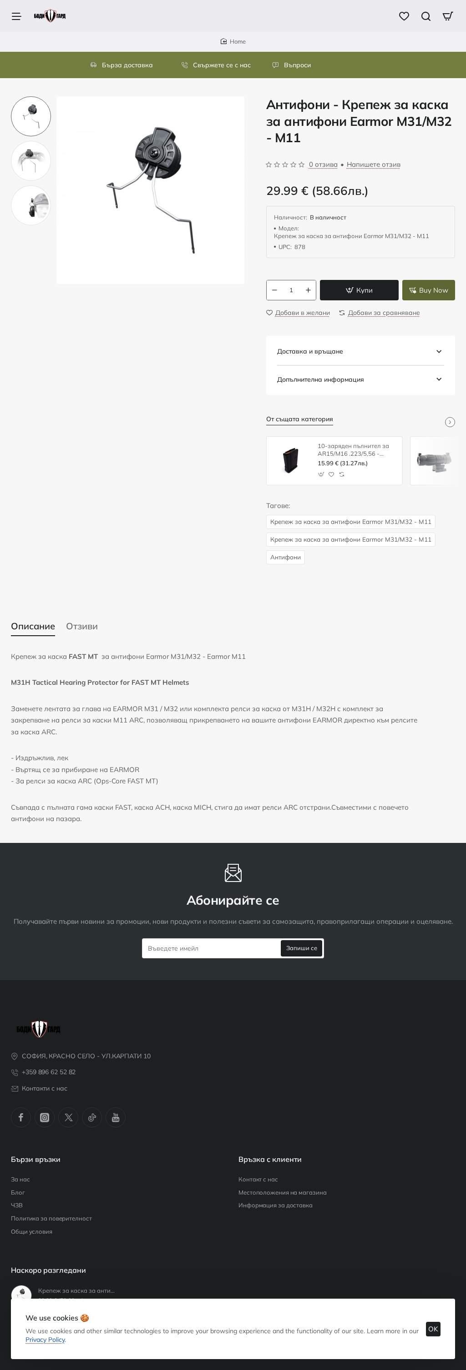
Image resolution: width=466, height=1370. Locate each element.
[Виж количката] (448, 16)
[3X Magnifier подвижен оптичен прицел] (434, 460)
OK (433, 1329)
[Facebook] (21, 1117)
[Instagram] (45, 1117)
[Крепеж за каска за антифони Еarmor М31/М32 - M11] (21, 1295)
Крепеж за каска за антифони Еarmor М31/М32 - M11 (350, 521)
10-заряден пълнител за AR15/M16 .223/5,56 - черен (353, 450)
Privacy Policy (45, 1339)
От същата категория (299, 419)
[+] (308, 290)
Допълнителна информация (320, 379)
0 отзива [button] (323, 164)
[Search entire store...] (426, 16)
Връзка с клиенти (270, 1159)
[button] (31, 100)
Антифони (285, 557)
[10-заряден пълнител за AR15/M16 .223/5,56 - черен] (290, 460)
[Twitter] (68, 1117)
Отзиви (82, 626)
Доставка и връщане (310, 351)
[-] (274, 290)
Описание (33, 626)
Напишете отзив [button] (373, 164)
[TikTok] (92, 1117)
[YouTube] (116, 1117)
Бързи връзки (36, 1159)
